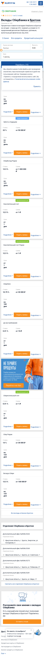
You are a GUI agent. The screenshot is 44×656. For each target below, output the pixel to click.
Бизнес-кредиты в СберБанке (12, 650)
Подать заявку (21, 112)
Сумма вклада (8, 45)
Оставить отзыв (22, 621)
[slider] (1, 50)
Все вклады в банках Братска (22, 513)
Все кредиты (16, 38)
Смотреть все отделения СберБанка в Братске (22, 584)
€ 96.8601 (33, 4)
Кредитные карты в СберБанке (12, 643)
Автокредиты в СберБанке (11, 646)
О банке (5, 38)
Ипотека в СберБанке (9, 640)
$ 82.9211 (33, 2)
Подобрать (22, 64)
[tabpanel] (21, 642)
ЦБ (28, 2)
